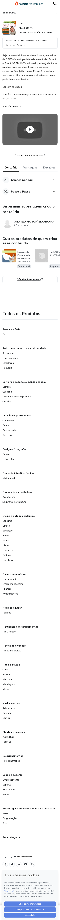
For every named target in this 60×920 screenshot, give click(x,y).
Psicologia (8, 560)
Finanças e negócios (14, 574)
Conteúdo (10, 167)
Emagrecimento (10, 780)
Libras (5, 545)
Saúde (5, 794)
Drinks (5, 425)
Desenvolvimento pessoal (16, 396)
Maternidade (9, 478)
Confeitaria (8, 420)
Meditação (8, 363)
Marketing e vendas (14, 645)
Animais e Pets (11, 329)
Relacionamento (11, 761)
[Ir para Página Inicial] (29, 3)
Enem (5, 535)
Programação (9, 818)
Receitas (7, 435)
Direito (6, 525)
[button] (26, 179)
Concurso (7, 521)
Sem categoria (11, 837)
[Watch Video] (30, 129)
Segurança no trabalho (14, 502)
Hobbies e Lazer (12, 608)
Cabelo (6, 669)
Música (6, 718)
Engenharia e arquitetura (17, 492)
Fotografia (8, 459)
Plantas (6, 742)
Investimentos (10, 593)
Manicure (7, 679)
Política (6, 555)
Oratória (6, 401)
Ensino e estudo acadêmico (18, 516)
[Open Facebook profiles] (5, 864)
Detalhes (49, 167)
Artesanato (8, 708)
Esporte (6, 784)
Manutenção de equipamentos (20, 626)
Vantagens (30, 167)
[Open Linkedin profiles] (18, 864)
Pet (4, 334)
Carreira (6, 387)
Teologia (7, 368)
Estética (7, 674)
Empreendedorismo (13, 584)
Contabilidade (9, 579)
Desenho (7, 713)
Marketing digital (11, 650)
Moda (5, 689)
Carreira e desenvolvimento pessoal (24, 382)
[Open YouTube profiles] (25, 864)
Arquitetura (8, 497)
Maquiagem (8, 684)
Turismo (6, 612)
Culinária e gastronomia (16, 415)
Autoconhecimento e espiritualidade (24, 348)
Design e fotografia (14, 449)
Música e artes (11, 703)
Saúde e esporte (12, 775)
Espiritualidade (10, 358)
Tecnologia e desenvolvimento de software (28, 808)
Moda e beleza (11, 664)
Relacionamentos (12, 756)
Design (6, 454)
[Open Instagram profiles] (32, 864)
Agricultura (8, 737)
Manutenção (9, 631)
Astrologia (8, 353)
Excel (5, 813)
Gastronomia (9, 430)
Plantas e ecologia (13, 732)
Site (4, 823)
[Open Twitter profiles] (12, 864)
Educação (7, 530)
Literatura (7, 550)
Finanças (7, 589)
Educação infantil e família (18, 473)
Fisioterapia (8, 789)
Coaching (7, 391)
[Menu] (4, 3)
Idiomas (6, 540)
